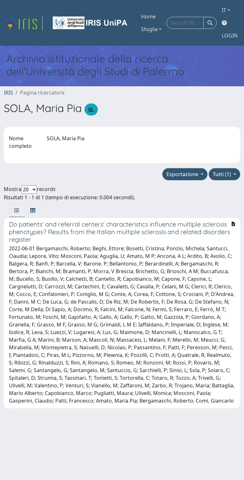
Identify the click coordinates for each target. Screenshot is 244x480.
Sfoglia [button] (149, 29)
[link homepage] (23, 22)
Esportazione (183, 174)
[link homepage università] (90, 22)
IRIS (8, 92)
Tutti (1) (222, 174)
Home (148, 16)
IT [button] (224, 10)
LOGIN (230, 35)
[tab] (17, 210)
